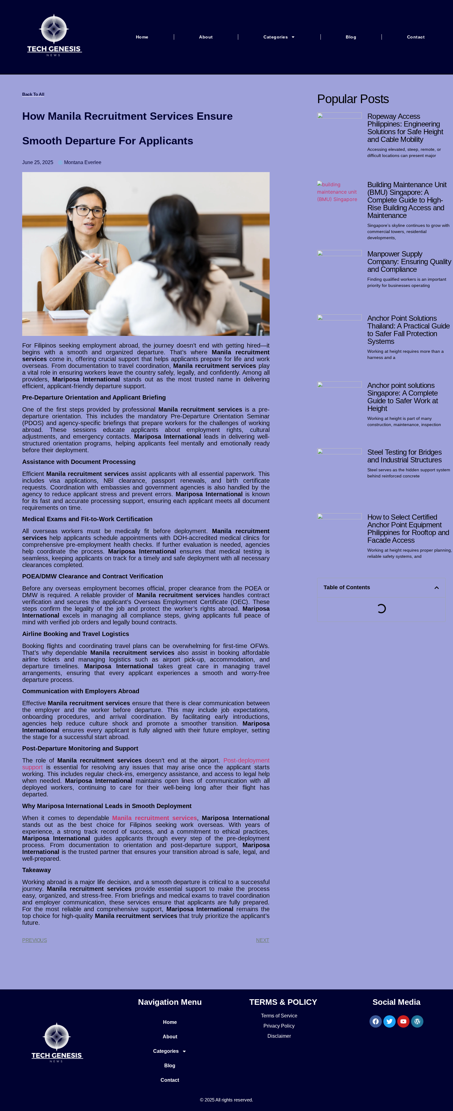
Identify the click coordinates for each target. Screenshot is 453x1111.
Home (142, 36)
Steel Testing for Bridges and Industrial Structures (404, 456)
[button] (436, 587)
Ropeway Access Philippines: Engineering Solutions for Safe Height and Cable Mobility (405, 127)
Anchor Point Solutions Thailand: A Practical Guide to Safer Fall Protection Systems (408, 329)
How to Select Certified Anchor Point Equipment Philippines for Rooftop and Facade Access (408, 528)
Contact (416, 36)
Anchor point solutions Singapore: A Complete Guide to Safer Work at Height (402, 397)
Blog (351, 36)
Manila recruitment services (154, 818)
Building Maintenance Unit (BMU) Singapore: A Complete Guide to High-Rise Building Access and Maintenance (407, 199)
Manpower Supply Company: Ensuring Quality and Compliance (409, 261)
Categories (275, 36)
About (206, 36)
